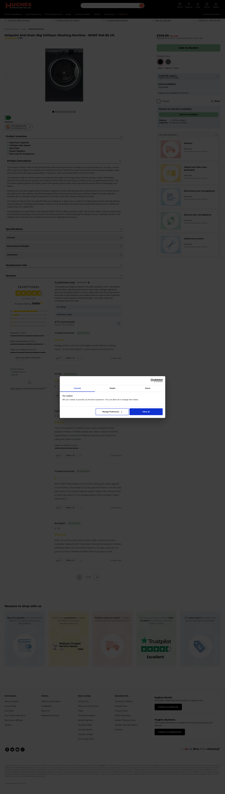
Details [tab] (112, 388)
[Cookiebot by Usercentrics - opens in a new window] (152, 380)
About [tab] (147, 388)
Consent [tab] (77, 388)
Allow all (146, 412)
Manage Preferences (110, 412)
